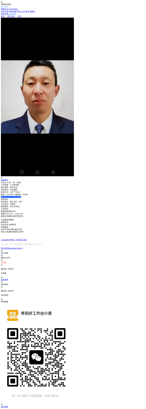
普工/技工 (11, 16)
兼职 (15, 11)
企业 (23, 11)
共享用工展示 (21, 240)
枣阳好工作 (18, 244)
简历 (19, 11)
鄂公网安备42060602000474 (12, 248)
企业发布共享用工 (8, 240)
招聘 (11, 11)
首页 (7, 11)
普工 (20, 16)
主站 (3, 11)
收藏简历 (4, 180)
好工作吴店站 (12, 9)
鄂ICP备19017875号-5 (33, 244)
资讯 (27, 11)
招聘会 (32, 11)
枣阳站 (3, 9)
